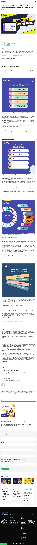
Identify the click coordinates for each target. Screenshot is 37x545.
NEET (21, 532)
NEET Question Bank (23, 533)
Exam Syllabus (23, 522)
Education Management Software (22, 518)
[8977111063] (1, 544)
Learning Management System (22, 528)
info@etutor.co (3, 523)
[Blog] (4, 1)
